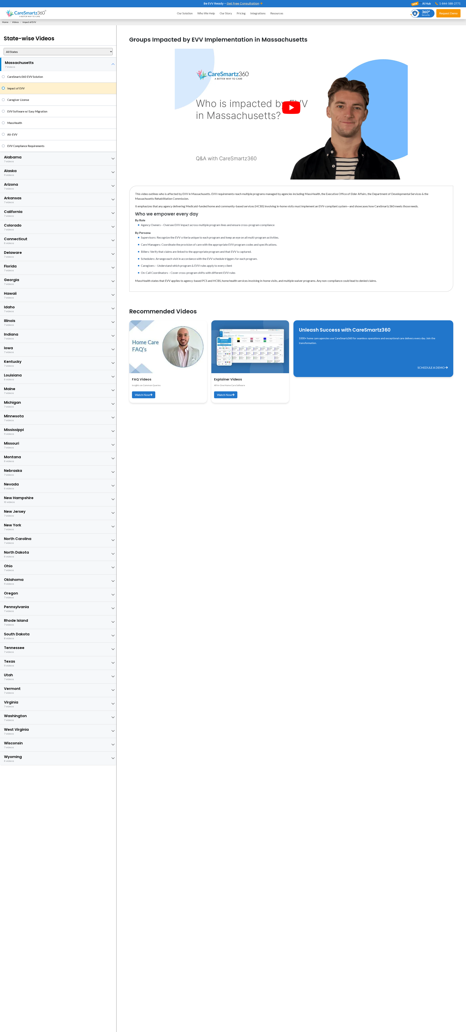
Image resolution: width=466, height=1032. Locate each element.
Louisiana (13, 377)
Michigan (12, 404)
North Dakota (16, 554)
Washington (15, 717)
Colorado (12, 227)
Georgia (11, 281)
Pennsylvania (16, 608)
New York (12, 527)
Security (426, 13)
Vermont (12, 690)
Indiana (11, 336)
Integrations (258, 13)
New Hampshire (18, 499)
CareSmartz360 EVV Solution (25, 76)
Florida (10, 268)
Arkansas (12, 199)
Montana (12, 458)
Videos (15, 22)
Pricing (241, 13)
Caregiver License (18, 99)
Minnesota (14, 418)
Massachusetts (19, 64)
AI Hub (426, 3)
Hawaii (10, 295)
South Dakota (16, 636)
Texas (9, 663)
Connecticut (15, 240)
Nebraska (13, 472)
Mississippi (14, 431)
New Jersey (14, 513)
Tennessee (14, 649)
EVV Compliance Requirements (25, 146)
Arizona (11, 186)
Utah (9, 676)
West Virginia (16, 731)
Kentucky (12, 363)
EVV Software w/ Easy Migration (27, 111)
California (13, 213)
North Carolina (17, 540)
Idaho (9, 309)
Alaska (10, 172)
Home (5, 22)
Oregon (11, 595)
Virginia (11, 704)
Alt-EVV (12, 134)
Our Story (226, 13)
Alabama (12, 159)
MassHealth (14, 122)
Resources (276, 13)
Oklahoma (13, 581)
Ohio (9, 567)
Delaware (13, 254)
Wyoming (13, 758)
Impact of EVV (16, 88)
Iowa (9, 349)
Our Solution (185, 13)
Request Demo (448, 13)
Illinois (9, 322)
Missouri (11, 445)
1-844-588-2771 (450, 3)
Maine (9, 390)
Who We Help (206, 13)
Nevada (11, 486)
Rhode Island (16, 622)
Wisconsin (13, 745)
